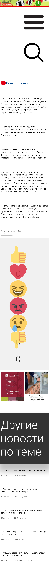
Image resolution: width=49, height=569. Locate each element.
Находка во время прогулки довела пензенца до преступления (23, 532)
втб (2, 234)
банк (6, 234)
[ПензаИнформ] (15, 83)
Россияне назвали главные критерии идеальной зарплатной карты (19, 490)
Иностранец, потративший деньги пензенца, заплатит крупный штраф (23, 511)
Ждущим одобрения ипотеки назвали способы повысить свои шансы (24, 554)
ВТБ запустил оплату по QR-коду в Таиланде (24, 470)
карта (10, 234)
